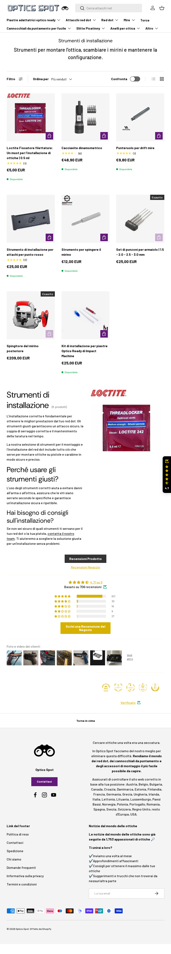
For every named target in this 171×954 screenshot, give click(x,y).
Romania (153, 804)
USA (133, 814)
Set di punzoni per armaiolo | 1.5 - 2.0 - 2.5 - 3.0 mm (140, 251)
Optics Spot (22, 928)
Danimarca (125, 789)
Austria (131, 784)
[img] (85, 582)
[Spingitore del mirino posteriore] (31, 315)
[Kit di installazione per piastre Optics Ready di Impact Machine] (86, 315)
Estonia (140, 789)
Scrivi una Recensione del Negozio (85, 628)
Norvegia (109, 804)
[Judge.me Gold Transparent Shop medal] (130, 687)
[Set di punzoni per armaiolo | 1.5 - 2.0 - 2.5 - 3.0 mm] (140, 219)
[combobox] (108, 8)
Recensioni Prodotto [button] (85, 559)
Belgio (143, 784)
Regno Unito (141, 809)
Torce (145, 20)
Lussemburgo (140, 799)
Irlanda (154, 794)
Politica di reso (18, 834)
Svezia (111, 809)
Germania (113, 794)
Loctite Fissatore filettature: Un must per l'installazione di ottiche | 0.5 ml (30, 153)
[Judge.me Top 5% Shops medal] (155, 687)
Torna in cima (85, 720)
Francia (99, 794)
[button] (167, 474)
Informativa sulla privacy (25, 876)
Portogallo (137, 804)
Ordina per (41, 79)
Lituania (122, 799)
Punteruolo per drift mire (135, 148)
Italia (96, 799)
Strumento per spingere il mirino (81, 251)
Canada (97, 789)
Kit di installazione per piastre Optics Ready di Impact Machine (85, 351)
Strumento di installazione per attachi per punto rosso (30, 251)
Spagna (99, 809)
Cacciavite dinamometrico (82, 148)
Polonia (122, 804)
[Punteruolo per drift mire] (140, 117)
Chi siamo (14, 859)
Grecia (127, 794)
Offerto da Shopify (40, 928)
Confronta (119, 79)
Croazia (110, 789)
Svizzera (124, 809)
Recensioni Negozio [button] (85, 567)
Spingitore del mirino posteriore (23, 348)
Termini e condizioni (22, 884)
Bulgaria (156, 784)
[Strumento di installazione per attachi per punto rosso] (31, 219)
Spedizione (15, 851)
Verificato (128, 703)
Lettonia (108, 799)
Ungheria (140, 794)
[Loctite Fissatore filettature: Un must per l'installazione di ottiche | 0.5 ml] (31, 117)
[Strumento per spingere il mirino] (86, 219)
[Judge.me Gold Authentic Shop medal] (118, 687)
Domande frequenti (21, 867)
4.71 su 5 (96, 582)
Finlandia (154, 789)
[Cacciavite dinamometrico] (86, 117)
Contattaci (44, 781)
